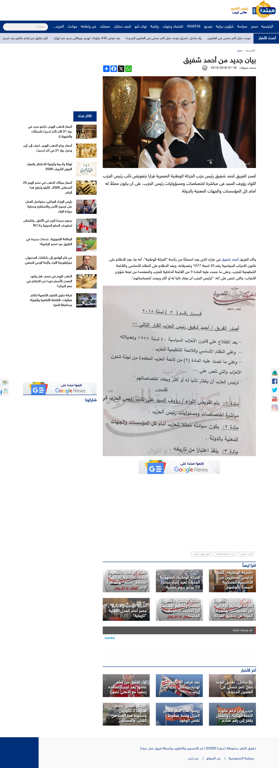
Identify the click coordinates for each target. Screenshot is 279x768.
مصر (254, 26)
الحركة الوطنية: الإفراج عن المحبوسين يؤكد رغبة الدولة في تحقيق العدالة (233, 611)
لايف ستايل (122, 26)
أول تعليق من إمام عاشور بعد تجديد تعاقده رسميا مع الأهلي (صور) (127, 687)
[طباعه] (204, 68)
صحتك (105, 26)
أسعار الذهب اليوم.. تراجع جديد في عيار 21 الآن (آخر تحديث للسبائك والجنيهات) (50, 132)
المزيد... (58, 26)
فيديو (208, 26)
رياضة (155, 26)
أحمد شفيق (230, 259)
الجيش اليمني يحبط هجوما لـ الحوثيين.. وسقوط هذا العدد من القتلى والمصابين (129, 713)
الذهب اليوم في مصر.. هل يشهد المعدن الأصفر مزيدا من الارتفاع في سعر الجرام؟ (49, 281)
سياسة (242, 26)
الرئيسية (267, 26)
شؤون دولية (225, 26)
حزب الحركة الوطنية (225, 554)
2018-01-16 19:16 (223, 68)
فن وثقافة (88, 26)
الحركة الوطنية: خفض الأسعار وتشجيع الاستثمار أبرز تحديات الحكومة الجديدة (180, 608)
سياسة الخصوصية (242, 759)
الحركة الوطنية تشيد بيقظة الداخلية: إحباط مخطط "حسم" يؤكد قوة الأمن (127, 580)
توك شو (141, 26)
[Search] (5, 24)
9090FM (193, 26)
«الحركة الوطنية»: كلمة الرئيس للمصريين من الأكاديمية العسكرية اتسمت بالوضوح (235, 580)
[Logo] (237, 9)
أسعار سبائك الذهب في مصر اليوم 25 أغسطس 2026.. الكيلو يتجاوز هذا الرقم (47, 188)
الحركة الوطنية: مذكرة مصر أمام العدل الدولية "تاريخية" (128, 611)
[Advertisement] (76, 9)
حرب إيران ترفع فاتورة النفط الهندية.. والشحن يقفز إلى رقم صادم (234, 715)
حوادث (72, 26)
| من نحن (197, 759)
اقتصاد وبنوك (173, 26)
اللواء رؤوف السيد (201, 554)
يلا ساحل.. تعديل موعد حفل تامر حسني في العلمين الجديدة (196, 38)
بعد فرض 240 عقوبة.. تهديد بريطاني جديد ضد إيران (120, 38)
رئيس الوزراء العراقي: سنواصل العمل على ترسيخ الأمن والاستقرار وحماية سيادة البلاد (49, 207)
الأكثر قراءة (85, 116)
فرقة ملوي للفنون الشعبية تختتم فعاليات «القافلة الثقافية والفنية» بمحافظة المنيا (51, 300)
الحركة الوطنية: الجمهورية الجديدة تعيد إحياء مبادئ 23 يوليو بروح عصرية (180, 582)
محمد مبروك (248, 68)
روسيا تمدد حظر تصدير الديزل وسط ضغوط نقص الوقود (181, 715)
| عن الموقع (217, 759)
